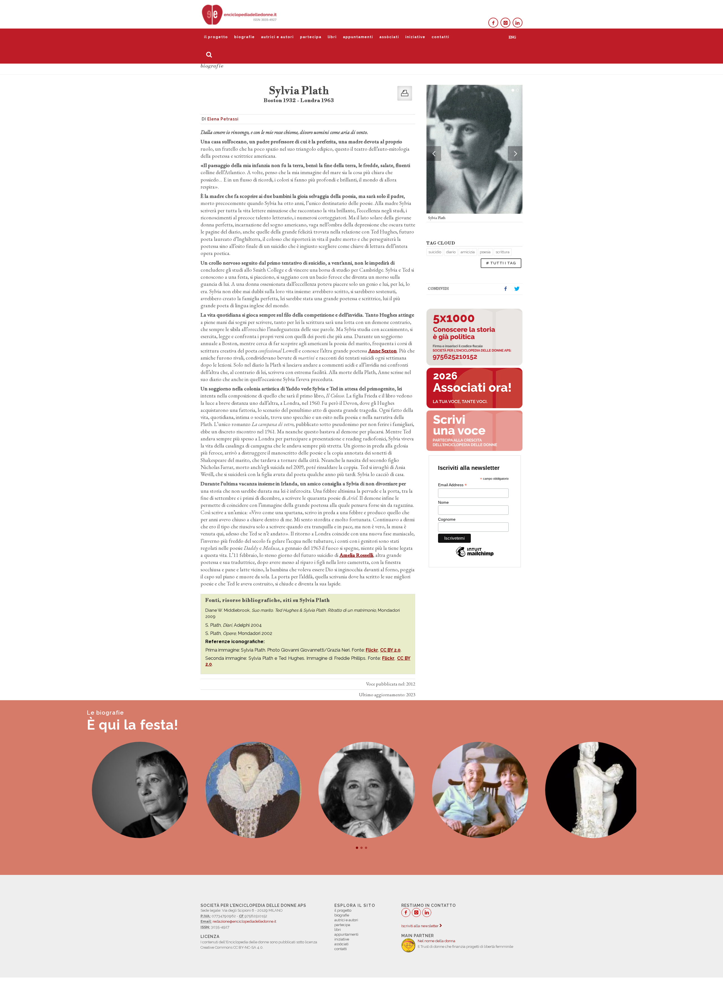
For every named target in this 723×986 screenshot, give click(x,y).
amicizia (468, 252)
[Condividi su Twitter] (516, 289)
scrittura (502, 252)
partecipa (310, 37)
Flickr (372, 650)
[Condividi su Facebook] (505, 289)
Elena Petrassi (223, 119)
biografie (244, 37)
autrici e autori (277, 37)
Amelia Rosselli (356, 555)
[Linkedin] (517, 23)
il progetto (216, 37)
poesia (485, 252)
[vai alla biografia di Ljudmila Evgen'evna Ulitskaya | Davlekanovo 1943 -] (135, 790)
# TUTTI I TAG (501, 263)
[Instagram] (505, 23)
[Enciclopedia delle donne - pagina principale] (240, 14)
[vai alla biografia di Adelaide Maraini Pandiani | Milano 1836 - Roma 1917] (588, 790)
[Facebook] (493, 23)
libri (332, 37)
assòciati (389, 37)
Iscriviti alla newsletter (420, 926)
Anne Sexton (382, 350)
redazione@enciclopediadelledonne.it (244, 921)
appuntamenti (358, 37)
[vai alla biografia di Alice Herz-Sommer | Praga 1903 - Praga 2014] (475, 790)
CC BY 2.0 (390, 650)
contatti (440, 37)
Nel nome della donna (436, 941)
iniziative (415, 37)
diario (451, 252)
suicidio (434, 252)
